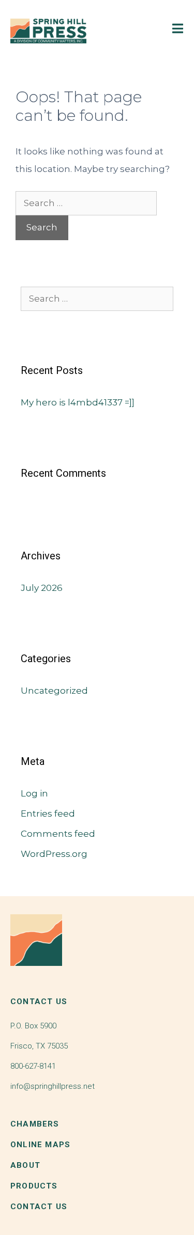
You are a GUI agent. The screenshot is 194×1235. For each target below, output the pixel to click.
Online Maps (40, 1144)
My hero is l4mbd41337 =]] (78, 402)
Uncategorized (54, 690)
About (25, 1165)
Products (34, 1186)
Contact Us (38, 1206)
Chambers (34, 1124)
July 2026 (42, 588)
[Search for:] (86, 203)
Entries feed (48, 813)
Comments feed (58, 833)
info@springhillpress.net (52, 1086)
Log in (34, 793)
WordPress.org (54, 854)
